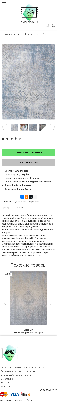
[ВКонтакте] (22, 197)
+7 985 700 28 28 (48, 390)
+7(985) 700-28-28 (28, 22)
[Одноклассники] (26, 197)
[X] (31, 197)
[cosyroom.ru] (28, 12)
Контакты (6, 386)
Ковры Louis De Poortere (38, 34)
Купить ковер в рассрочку (28, 162)
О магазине (7, 378)
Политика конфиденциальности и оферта (23, 367)
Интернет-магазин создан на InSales (16, 400)
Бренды (17, 34)
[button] (5, 127)
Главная (6, 34)
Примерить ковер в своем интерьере (28, 152)
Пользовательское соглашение (18, 371)
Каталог (5, 382)
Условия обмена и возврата (16, 375)
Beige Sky (28, 329)
